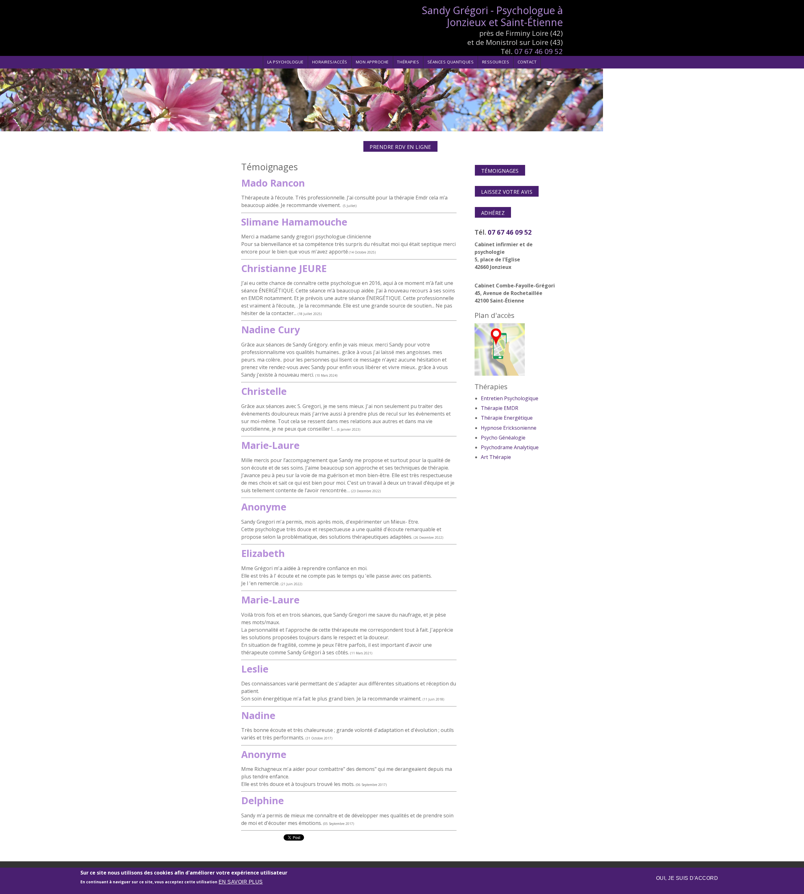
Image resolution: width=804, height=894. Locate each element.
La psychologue (285, 62)
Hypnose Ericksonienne (508, 427)
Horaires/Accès (329, 62)
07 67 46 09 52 (538, 51)
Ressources (495, 62)
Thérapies (408, 62)
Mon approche (372, 62)
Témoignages (500, 170)
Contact (527, 62)
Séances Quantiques (450, 62)
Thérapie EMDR (499, 408)
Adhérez (493, 213)
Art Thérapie (496, 457)
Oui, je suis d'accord (687, 878)
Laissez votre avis (507, 191)
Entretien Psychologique (509, 398)
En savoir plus (241, 882)
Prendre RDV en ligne (400, 147)
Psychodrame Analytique (510, 447)
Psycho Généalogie (503, 437)
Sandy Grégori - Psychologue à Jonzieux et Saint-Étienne (492, 16)
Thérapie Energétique (507, 417)
